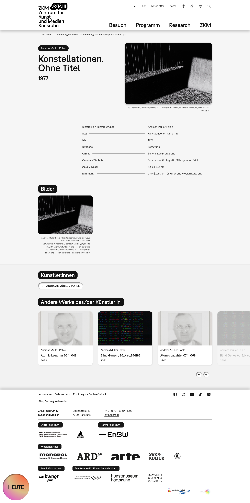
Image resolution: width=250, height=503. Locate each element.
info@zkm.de (111, 414)
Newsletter (157, 6)
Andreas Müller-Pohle (63, 285)
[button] (168, 73)
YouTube (192, 394)
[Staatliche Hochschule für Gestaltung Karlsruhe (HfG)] (87, 478)
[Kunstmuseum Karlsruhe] (124, 478)
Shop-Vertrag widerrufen (52, 401)
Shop (143, 6)
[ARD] (89, 456)
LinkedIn (209, 394)
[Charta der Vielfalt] (179, 491)
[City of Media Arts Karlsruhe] (205, 491)
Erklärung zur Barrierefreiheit (89, 394)
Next (206, 375)
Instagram (183, 394)
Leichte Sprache (183, 6)
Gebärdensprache (192, 6)
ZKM (205, 25)
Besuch (117, 25)
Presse (173, 6)
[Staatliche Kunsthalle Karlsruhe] (155, 478)
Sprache (200, 6)
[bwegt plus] (49, 478)
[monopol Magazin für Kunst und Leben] (53, 456)
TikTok (200, 394)
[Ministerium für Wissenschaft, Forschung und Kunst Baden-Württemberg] (53, 434)
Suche (209, 6)
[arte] (125, 456)
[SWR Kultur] (156, 456)
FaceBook (175, 394)
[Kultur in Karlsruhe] (177, 456)
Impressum (45, 394)
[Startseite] (57, 15)
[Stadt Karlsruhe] (80, 434)
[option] (66, 225)
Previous (199, 375)
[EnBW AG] (113, 434)
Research (180, 25)
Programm (148, 25)
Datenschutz (62, 394)
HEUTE (16, 487)
